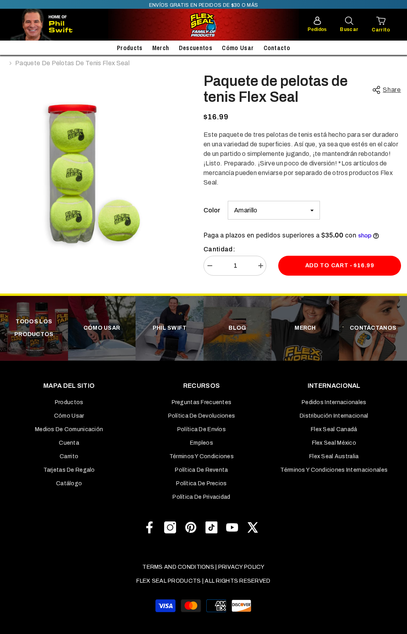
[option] (99, 166)
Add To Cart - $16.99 (339, 265)
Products (130, 47)
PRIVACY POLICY (241, 567)
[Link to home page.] (203, 25)
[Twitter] (252, 527)
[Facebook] (149, 527)
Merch (160, 47)
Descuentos (195, 47)
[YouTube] (232, 527)
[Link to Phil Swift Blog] (66, 25)
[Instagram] (170, 527)
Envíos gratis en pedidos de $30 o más (203, 5)
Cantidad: (219, 249)
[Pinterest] (190, 527)
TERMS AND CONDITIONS (178, 567)
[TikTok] (211, 527)
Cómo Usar (238, 47)
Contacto (277, 47)
